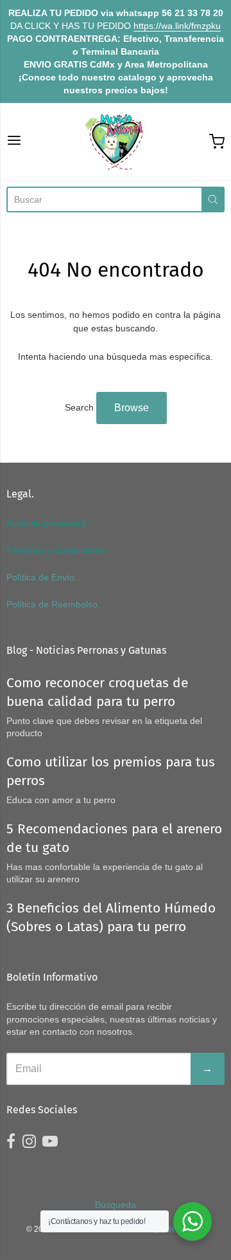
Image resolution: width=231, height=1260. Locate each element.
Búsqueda (115, 1205)
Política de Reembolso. (53, 604)
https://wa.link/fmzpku (177, 26)
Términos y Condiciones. (56, 550)
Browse (131, 407)
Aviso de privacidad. (47, 523)
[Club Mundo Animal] (115, 141)
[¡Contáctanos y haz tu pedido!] (192, 1221)
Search (79, 407)
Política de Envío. (41, 577)
